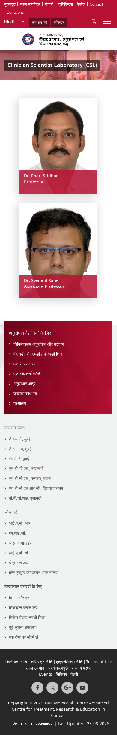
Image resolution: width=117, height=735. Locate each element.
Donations (15, 12)
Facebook (38, 688)
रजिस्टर (59, 22)
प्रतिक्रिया (65, 4)
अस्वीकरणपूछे (58, 668)
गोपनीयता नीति (16, 661)
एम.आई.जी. (17, 533)
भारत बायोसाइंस (20, 543)
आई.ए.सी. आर (19, 523)
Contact (96, 4)
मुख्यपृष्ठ (10, 4)
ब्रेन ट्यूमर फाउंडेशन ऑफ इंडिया (33, 572)
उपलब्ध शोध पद (25, 393)
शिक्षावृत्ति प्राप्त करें (23, 607)
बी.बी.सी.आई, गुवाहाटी (25, 498)
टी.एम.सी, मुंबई (20, 439)
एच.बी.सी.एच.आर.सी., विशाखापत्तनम (36, 488)
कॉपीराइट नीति (41, 661)
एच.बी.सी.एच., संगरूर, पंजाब (30, 478)
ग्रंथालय (20, 403)
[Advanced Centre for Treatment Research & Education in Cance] (58, 39)
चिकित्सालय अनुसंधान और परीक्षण (39, 344)
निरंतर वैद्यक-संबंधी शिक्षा (27, 617)
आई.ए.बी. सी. (19, 553)
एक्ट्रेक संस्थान (25, 364)
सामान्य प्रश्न (81, 668)
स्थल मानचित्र (30, 4)
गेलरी (74, 674)
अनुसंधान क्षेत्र (24, 383)
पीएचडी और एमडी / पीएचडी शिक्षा (38, 354)
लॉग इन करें (39, 22)
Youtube (82, 688)
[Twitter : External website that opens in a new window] (52, 688)
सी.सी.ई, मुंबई (19, 458)
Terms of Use (99, 661)
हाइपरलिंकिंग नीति (69, 661)
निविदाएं (61, 674)
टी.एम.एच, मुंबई (20, 449)
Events (45, 674)
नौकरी (49, 4)
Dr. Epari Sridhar (41, 176)
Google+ (68, 688)
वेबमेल (81, 4)
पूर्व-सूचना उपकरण (23, 627)
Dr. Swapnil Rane (41, 280)
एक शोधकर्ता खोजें (27, 373)
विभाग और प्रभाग (21, 597)
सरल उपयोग (35, 668)
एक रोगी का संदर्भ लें (23, 637)
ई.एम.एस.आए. (19, 562)
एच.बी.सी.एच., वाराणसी (26, 468)
